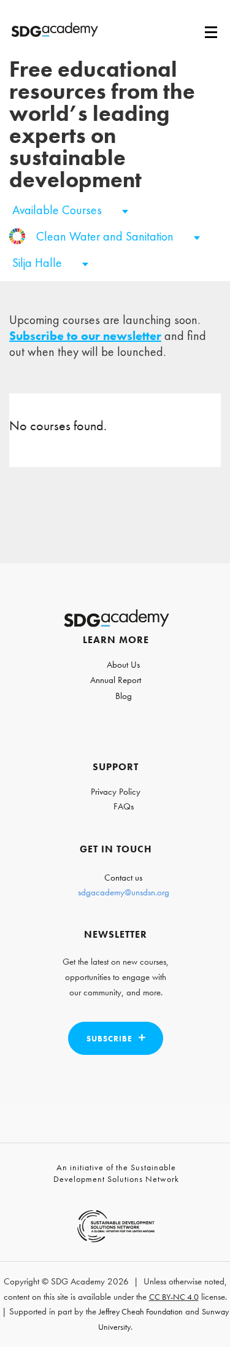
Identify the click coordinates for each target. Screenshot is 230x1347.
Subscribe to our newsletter (85, 336)
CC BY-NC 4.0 (174, 1296)
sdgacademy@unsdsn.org (123, 892)
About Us (123, 664)
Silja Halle (38, 263)
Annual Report (115, 680)
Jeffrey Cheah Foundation (141, 1311)
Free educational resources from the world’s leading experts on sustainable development (102, 124)
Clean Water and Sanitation (106, 236)
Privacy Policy (115, 791)
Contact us (123, 877)
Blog (123, 696)
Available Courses (58, 210)
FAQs (123, 806)
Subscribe (109, 1038)
